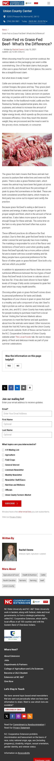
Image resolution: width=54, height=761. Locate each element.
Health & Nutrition (30, 575)
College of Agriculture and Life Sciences (23, 669)
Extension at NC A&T (14, 677)
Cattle (43, 575)
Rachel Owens (18, 49)
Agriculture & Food (11, 575)
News (4, 30)
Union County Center (17, 11)
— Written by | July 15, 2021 (19, 49)
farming (33, 580)
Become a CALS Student (16, 673)
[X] (6, 716)
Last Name (7, 430)
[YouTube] (24, 716)
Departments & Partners (15, 664)
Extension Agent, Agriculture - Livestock (32, 554)
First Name (7, 419)
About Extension (12, 656)
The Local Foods (23, 337)
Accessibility (24, 753)
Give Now (8, 681)
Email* (5, 409)
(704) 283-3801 (13, 21)
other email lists (24, 512)
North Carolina (9, 580)
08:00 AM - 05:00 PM (37, 21)
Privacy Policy (15, 517)
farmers (22, 580)
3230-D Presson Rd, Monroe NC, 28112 (23, 17)
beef (42, 580)
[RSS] (30, 716)
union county (8, 586)
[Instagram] (18, 716)
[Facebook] (12, 716)
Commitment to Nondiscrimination (28, 724)
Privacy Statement (21, 727)
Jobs (6, 660)
